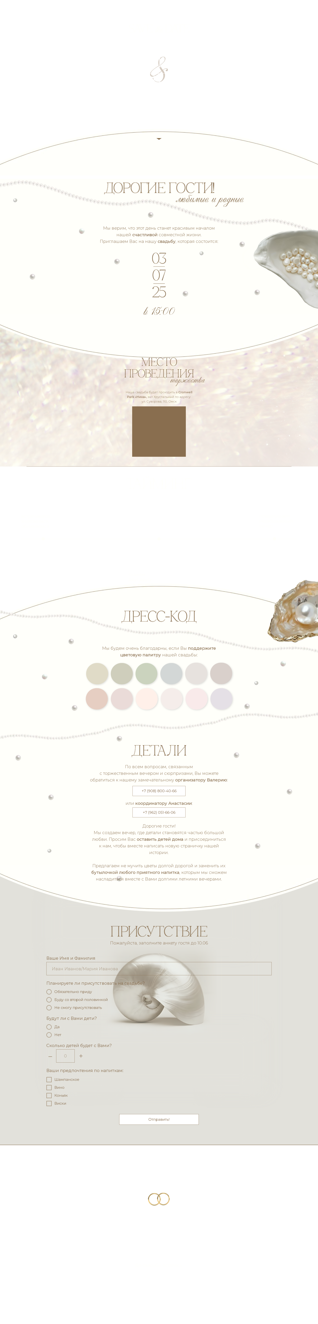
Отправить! (159, 1119)
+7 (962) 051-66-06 (159, 812)
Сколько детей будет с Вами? (79, 1045)
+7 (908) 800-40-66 (159, 791)
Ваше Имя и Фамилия (70, 958)
